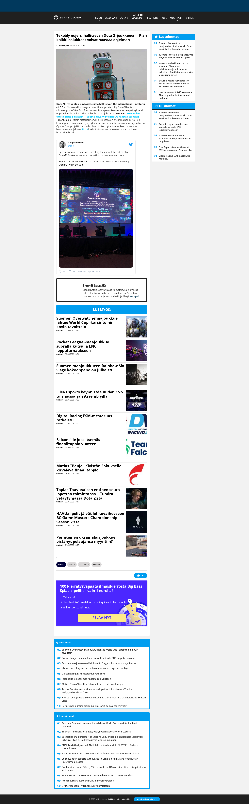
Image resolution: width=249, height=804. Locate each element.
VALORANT (111, 17)
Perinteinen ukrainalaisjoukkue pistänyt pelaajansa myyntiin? (85, 539)
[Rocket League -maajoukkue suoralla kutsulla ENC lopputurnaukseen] (136, 350)
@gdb (71, 145)
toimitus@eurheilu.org (147, 799)
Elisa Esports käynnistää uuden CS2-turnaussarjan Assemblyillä (89, 394)
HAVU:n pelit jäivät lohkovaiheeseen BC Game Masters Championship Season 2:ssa (90, 518)
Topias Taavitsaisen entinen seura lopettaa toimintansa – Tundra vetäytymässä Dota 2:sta (88, 494)
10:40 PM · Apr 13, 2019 (88, 271)
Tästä (85, 129)
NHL (155, 17)
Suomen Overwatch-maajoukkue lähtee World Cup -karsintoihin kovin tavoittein (87, 322)
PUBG (164, 17)
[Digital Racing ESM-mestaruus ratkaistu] (136, 424)
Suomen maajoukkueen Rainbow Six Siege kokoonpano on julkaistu (90, 368)
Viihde (190, 17)
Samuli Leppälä (63, 45)
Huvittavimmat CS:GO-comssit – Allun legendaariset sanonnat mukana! (100, 753)
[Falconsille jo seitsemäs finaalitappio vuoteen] (136, 448)
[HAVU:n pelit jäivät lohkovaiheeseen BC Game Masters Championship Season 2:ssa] (136, 522)
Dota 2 (124, 17)
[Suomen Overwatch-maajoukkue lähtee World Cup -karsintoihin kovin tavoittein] (137, 326)
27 (74, 271)
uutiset (59, 330)
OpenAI (96, 564)
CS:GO (98, 17)
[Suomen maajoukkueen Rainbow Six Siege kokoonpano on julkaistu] (137, 374)
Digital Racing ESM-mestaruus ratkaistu (84, 418)
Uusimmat (65, 642)
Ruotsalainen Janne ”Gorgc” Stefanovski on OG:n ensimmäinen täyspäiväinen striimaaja (104, 768)
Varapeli (134, 296)
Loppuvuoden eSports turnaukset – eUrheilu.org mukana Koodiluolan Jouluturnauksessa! (100, 760)
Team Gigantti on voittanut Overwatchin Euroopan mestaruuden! (97, 775)
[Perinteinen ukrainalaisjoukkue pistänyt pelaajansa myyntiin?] (136, 546)
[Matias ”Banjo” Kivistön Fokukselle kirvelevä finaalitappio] (136, 474)
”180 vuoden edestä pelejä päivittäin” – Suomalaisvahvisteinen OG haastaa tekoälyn (98, 115)
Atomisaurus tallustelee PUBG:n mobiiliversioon (88, 780)
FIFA (148, 17)
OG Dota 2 (84, 564)
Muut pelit (176, 17)
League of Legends (137, 16)
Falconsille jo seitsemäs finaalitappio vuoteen (78, 441)
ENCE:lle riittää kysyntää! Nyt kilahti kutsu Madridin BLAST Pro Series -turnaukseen (100, 747)
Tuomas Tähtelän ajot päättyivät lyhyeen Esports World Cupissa (96, 731)
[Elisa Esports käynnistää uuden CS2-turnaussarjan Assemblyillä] (137, 400)
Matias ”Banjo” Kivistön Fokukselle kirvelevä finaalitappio (88, 468)
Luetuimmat (66, 716)
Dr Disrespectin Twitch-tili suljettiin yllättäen (86, 785)
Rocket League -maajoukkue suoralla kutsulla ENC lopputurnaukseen (82, 346)
